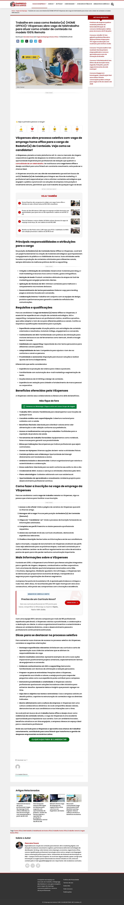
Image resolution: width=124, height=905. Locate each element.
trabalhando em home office (42, 831)
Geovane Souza (28, 37)
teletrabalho (27, 831)
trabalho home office (60, 831)
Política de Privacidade (71, 880)
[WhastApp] (22, 41)
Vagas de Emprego (21, 11)
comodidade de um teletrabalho (29, 163)
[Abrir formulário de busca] (112, 4)
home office (18, 831)
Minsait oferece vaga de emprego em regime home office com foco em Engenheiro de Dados (57, 807)
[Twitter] (26, 41)
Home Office (54, 37)
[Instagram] (32, 865)
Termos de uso (68, 883)
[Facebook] (17, 41)
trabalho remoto (74, 831)
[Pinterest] (40, 41)
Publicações (67, 892)
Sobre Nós (66, 886)
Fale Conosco (68, 889)
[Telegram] (35, 41)
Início (13, 11)
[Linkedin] (31, 41)
